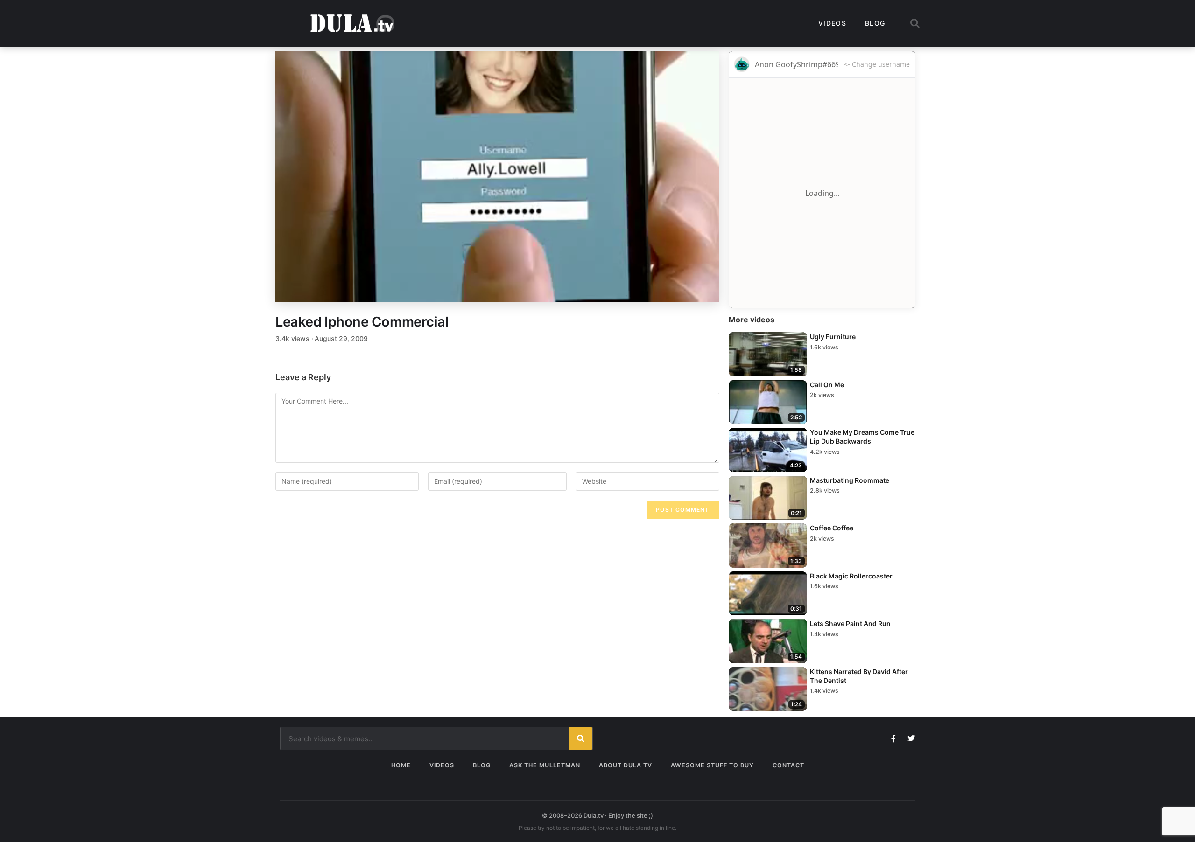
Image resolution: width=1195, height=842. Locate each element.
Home (401, 765)
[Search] (580, 738)
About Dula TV (625, 765)
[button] (915, 23)
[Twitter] (911, 738)
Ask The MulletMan (544, 765)
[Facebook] (893, 738)
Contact (788, 765)
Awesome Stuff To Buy (712, 765)
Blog (875, 23)
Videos (832, 23)
